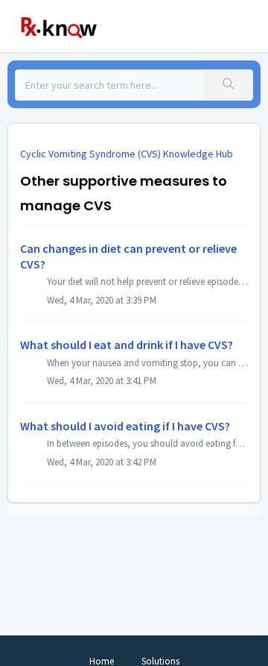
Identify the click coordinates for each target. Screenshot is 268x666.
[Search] (228, 85)
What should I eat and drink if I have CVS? (126, 344)
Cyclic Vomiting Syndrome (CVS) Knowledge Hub (126, 153)
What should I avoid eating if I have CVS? (125, 425)
